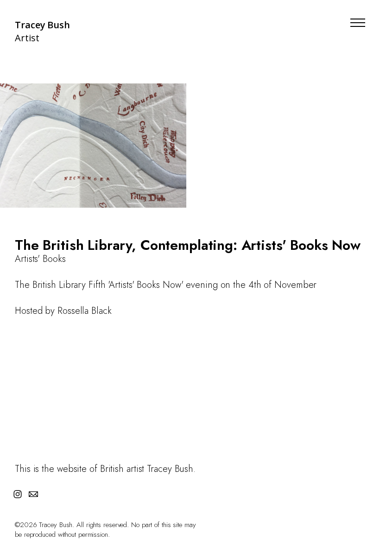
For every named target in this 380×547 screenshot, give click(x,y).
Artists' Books (40, 259)
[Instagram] (17, 494)
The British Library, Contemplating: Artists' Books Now (188, 245)
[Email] (33, 494)
